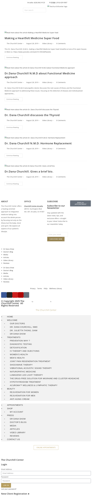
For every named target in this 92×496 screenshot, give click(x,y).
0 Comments (61, 43)
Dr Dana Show (8, 249)
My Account (16, 412)
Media (5, 255)
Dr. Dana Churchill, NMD (23, 327)
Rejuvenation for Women (24, 392)
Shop (10, 409)
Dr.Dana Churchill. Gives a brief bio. (29, 171)
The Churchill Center (14, 43)
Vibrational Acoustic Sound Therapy (31, 368)
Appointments (15, 405)
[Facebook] (4, 295)
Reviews (6, 263)
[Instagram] (9, 295)
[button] (34, 6)
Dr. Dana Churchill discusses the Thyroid (32, 115)
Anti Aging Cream (19, 399)
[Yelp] (21, 295)
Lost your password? (8, 489)
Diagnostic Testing (21, 344)
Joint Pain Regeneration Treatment (30, 361)
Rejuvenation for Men (22, 396)
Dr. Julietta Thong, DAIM (23, 330)
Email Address (6, 469)
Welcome (12, 320)
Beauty (11, 389)
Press (10, 415)
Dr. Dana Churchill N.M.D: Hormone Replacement (38, 143)
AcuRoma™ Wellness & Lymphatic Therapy (33, 385)
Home (10, 317)
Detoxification (18, 348)
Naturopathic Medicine (23, 372)
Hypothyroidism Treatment (25, 382)
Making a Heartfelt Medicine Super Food (32, 38)
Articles (6, 257)
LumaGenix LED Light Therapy (26, 375)
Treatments (13, 337)
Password (4, 477)
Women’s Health (19, 354)
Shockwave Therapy (21, 365)
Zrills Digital (55, 301)
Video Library (47, 43)
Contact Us (13, 439)
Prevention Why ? (20, 341)
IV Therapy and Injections (24, 351)
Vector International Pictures (42, 301)
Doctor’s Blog (8, 252)
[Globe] (26, 295)
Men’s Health (17, 358)
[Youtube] (15, 295)
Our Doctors (17, 324)
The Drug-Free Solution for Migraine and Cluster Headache (44, 378)
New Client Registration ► (15, 493)
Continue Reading (15, 57)
